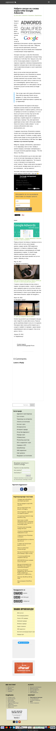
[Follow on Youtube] (19, 722)
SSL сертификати (34, 689)
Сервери (10, 691)
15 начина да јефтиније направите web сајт (23, 556)
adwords (19, 345)
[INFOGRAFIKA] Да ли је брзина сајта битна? (25, 540)
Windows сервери (22, 623)
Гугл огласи (20, 416)
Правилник (11, 707)
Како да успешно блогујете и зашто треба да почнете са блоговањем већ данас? (27, 281)
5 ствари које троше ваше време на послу (24, 544)
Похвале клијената (35, 700)
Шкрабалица (38, 15)
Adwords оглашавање (28, 15)
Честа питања (11, 701)
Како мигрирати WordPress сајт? (24, 581)
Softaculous (11, 704)
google (28, 345)
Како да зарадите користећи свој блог (24, 504)
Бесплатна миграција (35, 687)
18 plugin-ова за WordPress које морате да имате (24, 500)
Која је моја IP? (11, 698)
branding (24, 345)
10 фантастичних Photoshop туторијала (24, 536)
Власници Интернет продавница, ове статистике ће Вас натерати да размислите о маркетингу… (25, 572)
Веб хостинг (20, 613)
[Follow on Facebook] (21, 489)
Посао (32, 345)
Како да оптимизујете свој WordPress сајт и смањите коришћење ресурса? (24, 566)
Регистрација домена (22, 615)
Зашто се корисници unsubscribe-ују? (22, 548)
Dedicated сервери (22, 621)
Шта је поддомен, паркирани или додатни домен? (25, 512)
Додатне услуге (34, 688)
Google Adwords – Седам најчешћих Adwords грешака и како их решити (27, 239)
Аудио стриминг (21, 626)
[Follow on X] (25, 489)
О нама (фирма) (34, 698)
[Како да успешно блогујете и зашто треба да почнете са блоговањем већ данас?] (26, 279)
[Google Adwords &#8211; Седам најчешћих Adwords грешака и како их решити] (26, 236)
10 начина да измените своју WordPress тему (25, 516)
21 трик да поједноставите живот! (24, 316)
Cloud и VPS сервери (22, 618)
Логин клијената (34, 703)
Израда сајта (20, 634)
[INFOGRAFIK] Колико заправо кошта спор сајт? (25, 560)
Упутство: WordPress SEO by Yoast (24, 577)
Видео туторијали (12, 705)
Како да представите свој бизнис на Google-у (24, 508)
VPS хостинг (11, 689)
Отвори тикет (11, 697)
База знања (11, 700)
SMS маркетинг (21, 629)
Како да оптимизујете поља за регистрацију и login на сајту (25, 552)
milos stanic (18, 15)
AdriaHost (24, 730)
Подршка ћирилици (13, 703)
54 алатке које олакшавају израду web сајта (24, 527)
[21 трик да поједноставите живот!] (26, 315)
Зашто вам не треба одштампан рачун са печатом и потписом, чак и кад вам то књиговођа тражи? (25, 522)
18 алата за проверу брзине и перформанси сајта (25, 531)
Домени (10, 688)
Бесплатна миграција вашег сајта (26, 631)
